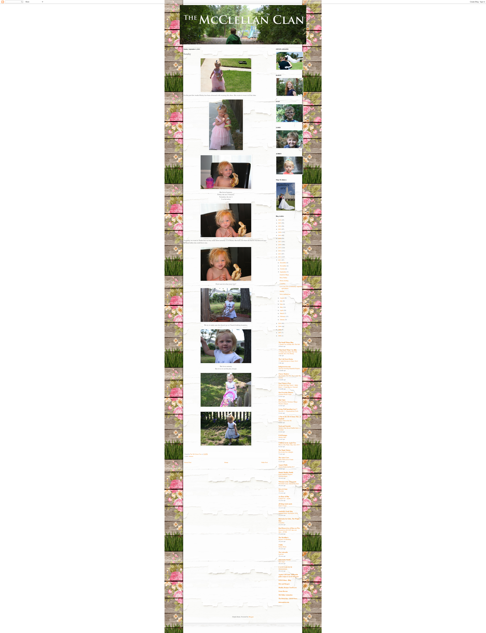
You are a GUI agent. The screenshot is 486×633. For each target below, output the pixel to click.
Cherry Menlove (284, 374)
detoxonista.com (284, 602)
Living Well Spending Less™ (288, 409)
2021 (280, 229)
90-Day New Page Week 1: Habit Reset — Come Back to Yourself (288, 386)
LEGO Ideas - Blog (285, 580)
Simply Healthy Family (286, 472)
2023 (280, 223)
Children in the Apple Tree (287, 443)
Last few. (281, 554)
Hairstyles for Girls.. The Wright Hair (289, 520)
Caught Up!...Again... (285, 498)
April (282, 310)
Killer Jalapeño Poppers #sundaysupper (285, 475)
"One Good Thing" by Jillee (288, 350)
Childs (281, 545)
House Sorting (284, 281)
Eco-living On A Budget (286, 452)
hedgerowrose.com (285, 366)
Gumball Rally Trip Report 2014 (288, 513)
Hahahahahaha (283, 569)
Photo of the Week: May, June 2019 (289, 445)
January (282, 319)
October (282, 269)
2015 (280, 248)
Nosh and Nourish (285, 426)
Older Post (264, 462)
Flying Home (282, 547)
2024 (280, 220)
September (283, 272)
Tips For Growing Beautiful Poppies (289, 368)
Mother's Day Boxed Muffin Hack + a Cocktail (290, 429)
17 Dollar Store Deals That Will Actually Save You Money (288, 353)
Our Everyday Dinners (286, 392)
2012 (280, 257)
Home (226, 462)
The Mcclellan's (284, 537)
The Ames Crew (284, 458)
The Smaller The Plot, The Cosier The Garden (290, 377)
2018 (280, 238)
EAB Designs (283, 435)
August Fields (283, 465)
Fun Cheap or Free (285, 383)
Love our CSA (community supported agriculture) (291, 287)
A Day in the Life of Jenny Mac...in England (290, 418)
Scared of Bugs (284, 275)
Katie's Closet (282, 506)
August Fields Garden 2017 (287, 467)
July (281, 301)
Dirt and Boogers (284, 584)
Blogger (251, 617)
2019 (280, 235)
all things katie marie (285, 504)
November (283, 266)
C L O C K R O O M (285, 567)
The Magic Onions (284, 450)
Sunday (282, 291)
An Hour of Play (284, 496)
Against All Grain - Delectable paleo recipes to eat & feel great (289, 575)
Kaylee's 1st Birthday (285, 539)
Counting (282, 283)
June (281, 304)
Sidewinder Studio (285, 560)
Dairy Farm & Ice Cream (286, 459)
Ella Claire (282, 400)
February (283, 316)
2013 (280, 254)
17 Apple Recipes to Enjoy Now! (288, 361)
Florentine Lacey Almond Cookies (289, 484)
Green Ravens (283, 591)
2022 (280, 226)
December (283, 263)
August (282, 298)
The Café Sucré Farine (286, 359)
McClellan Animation (285, 595)
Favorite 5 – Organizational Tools (288, 411)
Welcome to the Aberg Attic (287, 482)
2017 (280, 241)
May (281, 307)
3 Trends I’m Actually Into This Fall (289, 344)
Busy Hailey (283, 277)
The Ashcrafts (283, 552)
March (282, 313)
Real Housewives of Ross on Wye (289, 528)
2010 (280, 323)
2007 (280, 332)
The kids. (281, 491)
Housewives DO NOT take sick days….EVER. (288, 531)
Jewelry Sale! (282, 437)
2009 (280, 326)
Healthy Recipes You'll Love (288, 587)
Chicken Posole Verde (285, 394)
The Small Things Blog (286, 342)
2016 (280, 244)
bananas (191, 456)
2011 (280, 260)
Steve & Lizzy (283, 489)
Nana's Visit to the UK (285, 420)
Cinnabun (281, 523)
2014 (280, 251)
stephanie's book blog (286, 511)
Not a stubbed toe (285, 294)
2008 (280, 329)
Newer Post (187, 462)
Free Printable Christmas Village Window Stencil (288, 403)
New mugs (282, 562)
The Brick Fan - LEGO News (288, 598)
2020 (280, 232)
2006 (280, 336)
